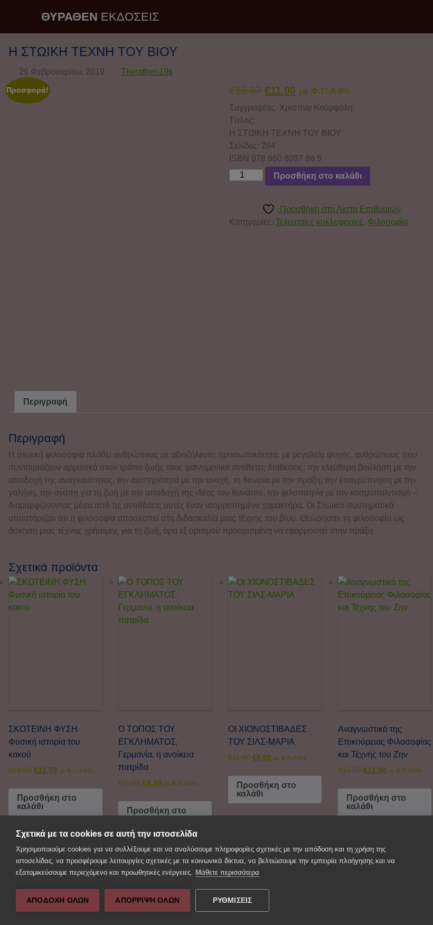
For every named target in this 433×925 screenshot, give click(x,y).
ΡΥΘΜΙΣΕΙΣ (232, 900)
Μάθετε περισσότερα (227, 872)
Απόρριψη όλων (147, 900)
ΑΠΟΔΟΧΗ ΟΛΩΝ (57, 900)
